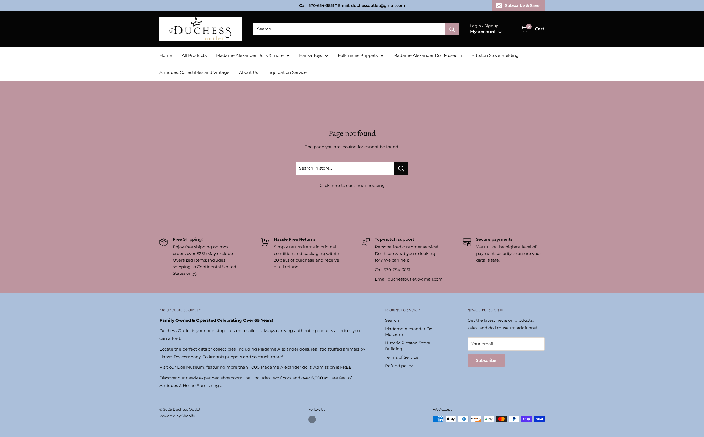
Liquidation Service (287, 72)
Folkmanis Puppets (358, 55)
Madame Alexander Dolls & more (250, 55)
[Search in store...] (401, 168)
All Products (194, 55)
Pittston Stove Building (495, 55)
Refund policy (399, 365)
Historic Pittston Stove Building (407, 345)
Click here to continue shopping (352, 185)
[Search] (452, 29)
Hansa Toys (310, 55)
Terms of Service (401, 357)
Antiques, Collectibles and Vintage (194, 72)
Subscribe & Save (522, 5)
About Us (248, 72)
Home (166, 55)
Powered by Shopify (177, 416)
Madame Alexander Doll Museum (427, 55)
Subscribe (486, 360)
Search (392, 320)
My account (483, 31)
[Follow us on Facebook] (312, 419)
